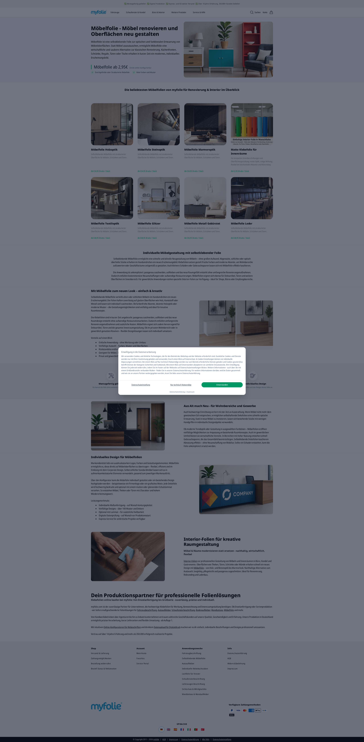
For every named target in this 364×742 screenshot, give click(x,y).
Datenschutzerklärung (182, 370)
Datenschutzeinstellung (141, 384)
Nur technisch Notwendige (180, 384)
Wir (122, 356)
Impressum (191, 392)
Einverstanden (222, 384)
